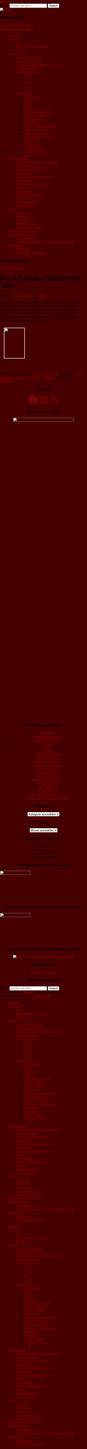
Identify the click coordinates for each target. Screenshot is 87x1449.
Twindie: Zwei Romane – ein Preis (38, 64)
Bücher (12, 53)
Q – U (28, 86)
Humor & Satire (34, 118)
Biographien (32, 97)
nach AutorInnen (27, 71)
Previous (7, 268)
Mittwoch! (23, 216)
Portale (20, 187)
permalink (6, 381)
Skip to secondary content (16, 28)
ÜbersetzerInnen (26, 202)
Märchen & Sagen (36, 133)
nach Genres (24, 93)
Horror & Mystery (36, 115)
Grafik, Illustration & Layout (34, 176)
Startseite (14, 35)
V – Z (28, 90)
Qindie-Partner (17, 158)
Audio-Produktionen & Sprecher (37, 162)
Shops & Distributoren (30, 194)
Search (4, 5)
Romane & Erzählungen (39, 137)
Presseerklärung (26, 223)
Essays (28, 104)
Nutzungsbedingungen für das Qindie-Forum (45, 242)
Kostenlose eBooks (28, 68)
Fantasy (29, 108)
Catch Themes (42, 996)
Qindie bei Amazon (43, 972)
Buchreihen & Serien (29, 61)
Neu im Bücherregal (45, 374)
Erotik (28, 100)
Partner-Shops (25, 205)
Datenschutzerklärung (30, 252)
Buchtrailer (23, 173)
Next (21, 268)
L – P (27, 82)
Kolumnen (23, 213)
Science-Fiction (34, 147)
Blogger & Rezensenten (31, 169)
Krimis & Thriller (35, 129)
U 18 (27, 155)
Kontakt (21, 50)
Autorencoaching (27, 166)
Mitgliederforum (18, 234)
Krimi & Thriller (47, 769)
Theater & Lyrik (34, 151)
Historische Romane (37, 111)
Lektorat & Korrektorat (31, 184)
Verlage (21, 198)
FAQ (19, 42)
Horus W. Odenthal (12, 377)
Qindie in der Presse (29, 227)
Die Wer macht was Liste (32, 46)
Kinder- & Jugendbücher (40, 126)
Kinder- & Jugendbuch (47, 765)
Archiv (12, 209)
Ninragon (33, 377)
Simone (42, 295)
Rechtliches (15, 245)
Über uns (14, 39)
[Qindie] (6, 9)
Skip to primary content (15, 25)
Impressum (23, 249)
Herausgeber (24, 180)
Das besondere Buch (29, 57)
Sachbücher (31, 144)
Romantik (30, 140)
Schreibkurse (24, 191)
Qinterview (23, 220)
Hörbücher (31, 122)
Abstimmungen (26, 238)
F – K (28, 79)
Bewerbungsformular (21, 231)
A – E (28, 75)
